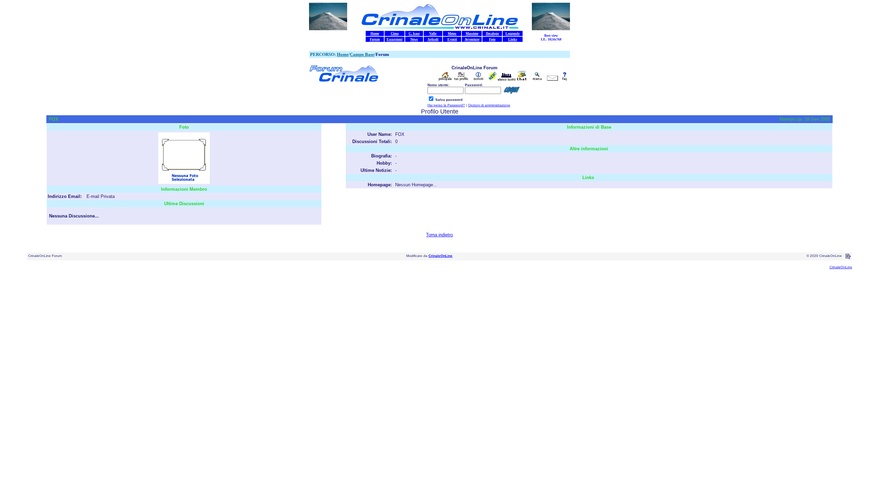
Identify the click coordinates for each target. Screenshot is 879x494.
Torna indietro (439, 234)
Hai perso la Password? (446, 105)
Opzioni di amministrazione (489, 105)
